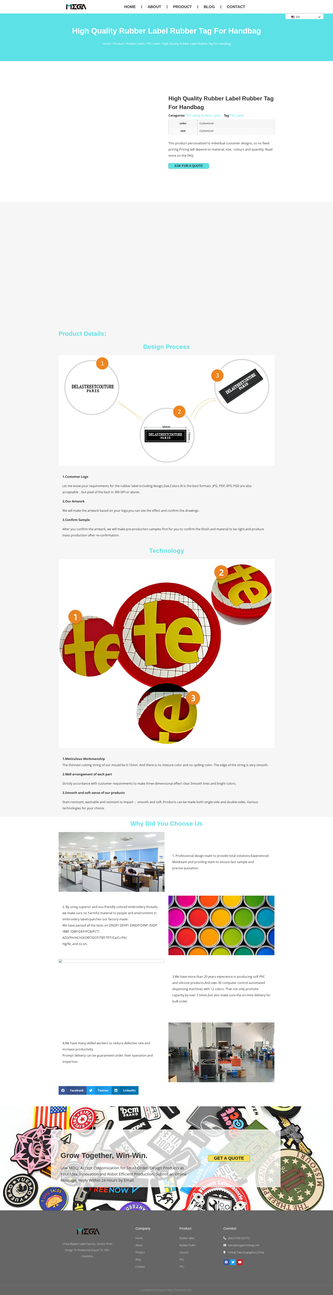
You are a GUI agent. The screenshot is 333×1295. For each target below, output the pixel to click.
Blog (209, 7)
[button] (295, 17)
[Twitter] (233, 1262)
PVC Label (153, 43)
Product (182, 7)
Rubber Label (135, 43)
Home (130, 7)
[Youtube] (240, 1262)
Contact (236, 7)
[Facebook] (226, 1262)
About (154, 7)
